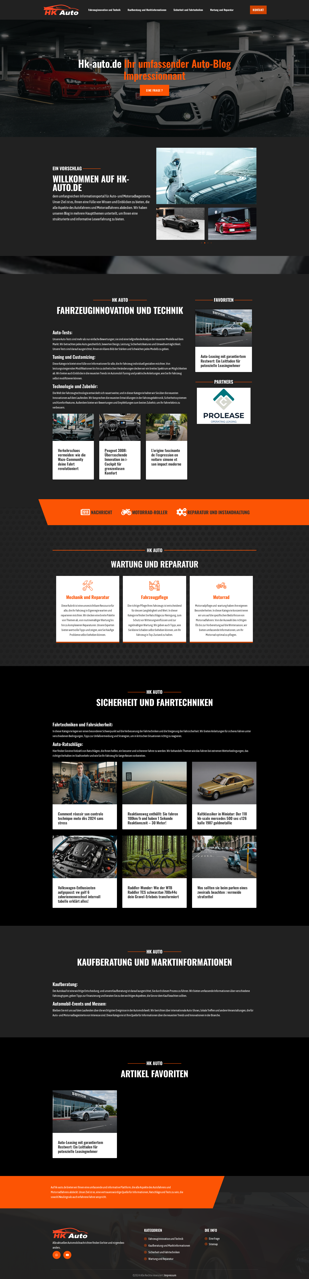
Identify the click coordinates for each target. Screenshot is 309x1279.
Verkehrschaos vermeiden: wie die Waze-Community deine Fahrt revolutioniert (72, 459)
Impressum (170, 1275)
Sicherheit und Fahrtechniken (188, 10)
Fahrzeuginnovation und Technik (104, 10)
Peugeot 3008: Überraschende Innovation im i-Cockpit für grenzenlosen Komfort (116, 461)
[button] (201, 242)
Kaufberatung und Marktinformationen (147, 10)
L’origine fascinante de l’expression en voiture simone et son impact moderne (166, 457)
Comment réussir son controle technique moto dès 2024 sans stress (80, 818)
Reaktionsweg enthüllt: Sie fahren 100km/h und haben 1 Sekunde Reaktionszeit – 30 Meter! (153, 818)
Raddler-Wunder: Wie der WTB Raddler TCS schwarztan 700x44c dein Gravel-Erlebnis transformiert (153, 892)
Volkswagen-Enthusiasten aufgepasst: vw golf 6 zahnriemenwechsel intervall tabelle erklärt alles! (79, 894)
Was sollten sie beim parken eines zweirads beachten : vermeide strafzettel (222, 892)
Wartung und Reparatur (222, 10)
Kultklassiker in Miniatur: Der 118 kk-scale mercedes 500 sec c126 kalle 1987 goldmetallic (222, 818)
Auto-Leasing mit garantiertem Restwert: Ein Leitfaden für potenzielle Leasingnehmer (223, 360)
